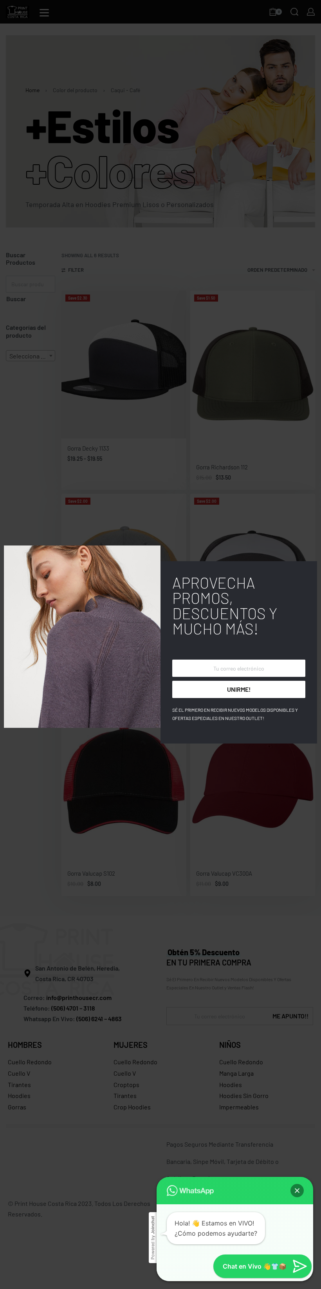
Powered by (152, 1238)
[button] (297, 1190)
